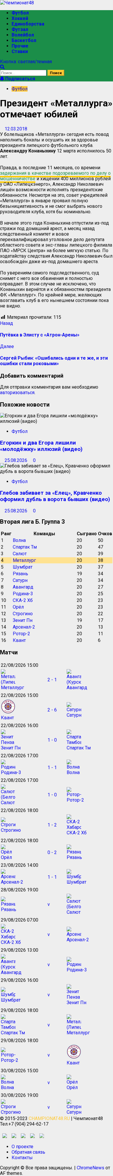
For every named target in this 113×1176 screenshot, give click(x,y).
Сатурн (20, 580)
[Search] (2, 67)
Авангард (23, 587)
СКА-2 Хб (23, 600)
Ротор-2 (21, 633)
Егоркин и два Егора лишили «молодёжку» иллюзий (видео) (41, 446)
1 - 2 (52, 825)
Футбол (20, 13)
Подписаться (19, 78)
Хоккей (20, 18)
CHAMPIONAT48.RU (49, 1118)
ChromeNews (90, 1167)
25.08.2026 (16, 460)
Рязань (20, 573)
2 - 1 (52, 679)
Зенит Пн (22, 620)
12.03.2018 (16, 129)
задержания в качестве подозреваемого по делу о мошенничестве (55, 175)
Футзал (20, 29)
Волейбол (23, 35)
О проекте (22, 1146)
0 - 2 (52, 852)
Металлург (24, 560)
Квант (19, 640)
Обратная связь (28, 1152)
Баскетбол (24, 40)
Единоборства (28, 24)
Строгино (23, 613)
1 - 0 (52, 740)
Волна (19, 540)
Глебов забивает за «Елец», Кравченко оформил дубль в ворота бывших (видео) (55, 496)
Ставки (20, 51)
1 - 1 (52, 767)
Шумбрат (22, 567)
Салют (20, 553)
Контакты (22, 1157)
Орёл (18, 607)
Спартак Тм (25, 547)
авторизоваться (17, 392)
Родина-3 (23, 593)
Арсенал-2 (24, 627)
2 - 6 (52, 710)
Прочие (20, 46)
